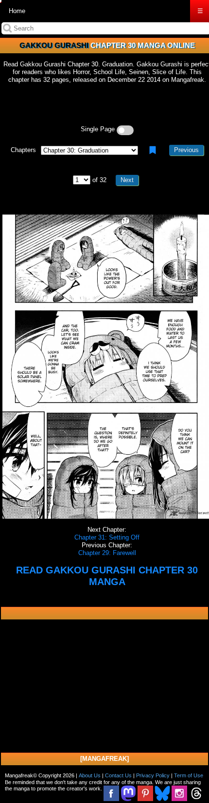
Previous (186, 150)
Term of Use (188, 775)
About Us (90, 775)
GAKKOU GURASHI (53, 45)
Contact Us (118, 775)
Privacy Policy (153, 775)
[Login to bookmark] (152, 150)
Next (127, 180)
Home (17, 11)
